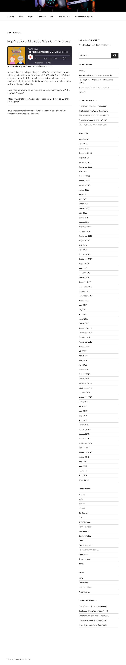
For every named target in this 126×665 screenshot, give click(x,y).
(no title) (82, 71)
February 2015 (84, 429)
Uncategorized (84, 559)
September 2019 (85, 236)
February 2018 (84, 273)
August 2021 (84, 190)
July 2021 (82, 194)
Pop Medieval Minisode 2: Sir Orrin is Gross (38, 41)
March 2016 (83, 369)
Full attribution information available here (94, 45)
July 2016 (82, 351)
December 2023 (85, 153)
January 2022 (84, 181)
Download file (13, 66)
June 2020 (83, 213)
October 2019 (84, 231)
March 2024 (83, 148)
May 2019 (83, 245)
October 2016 (84, 337)
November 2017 (85, 287)
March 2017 (83, 319)
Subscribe (39, 63)
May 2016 (83, 360)
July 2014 (82, 462)
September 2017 (85, 296)
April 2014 (83, 475)
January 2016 (84, 379)
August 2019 (84, 240)
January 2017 (84, 323)
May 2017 (83, 310)
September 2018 (85, 259)
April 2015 (83, 420)
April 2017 (83, 314)
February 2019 (84, 254)
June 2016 (83, 356)
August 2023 (84, 158)
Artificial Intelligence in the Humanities (94, 87)
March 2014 (83, 480)
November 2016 (85, 333)
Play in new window (30, 66)
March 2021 (83, 204)
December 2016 (85, 328)
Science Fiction (85, 536)
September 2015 (85, 397)
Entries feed (83, 583)
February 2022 (84, 176)
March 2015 (83, 425)
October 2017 (84, 291)
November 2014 (85, 443)
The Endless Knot (85, 545)
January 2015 (84, 434)
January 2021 (84, 208)
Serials (81, 540)
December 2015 (85, 383)
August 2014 (84, 457)
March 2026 (83, 139)
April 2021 (83, 199)
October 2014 (84, 448)
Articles (10, 16)
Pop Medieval (64, 16)
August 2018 (84, 263)
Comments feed (85, 587)
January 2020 (84, 222)
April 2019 (83, 250)
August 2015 (84, 402)
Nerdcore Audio (85, 522)
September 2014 (85, 452)
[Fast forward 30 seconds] (59, 59)
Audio (30, 16)
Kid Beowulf (83, 513)
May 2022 (83, 171)
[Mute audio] (39, 59)
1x (51, 59)
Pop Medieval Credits (83, 16)
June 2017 (83, 305)
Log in (81, 578)
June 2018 (83, 268)
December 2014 (85, 439)
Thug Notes (83, 554)
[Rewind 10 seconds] (46, 59)
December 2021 (85, 185)
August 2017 (84, 300)
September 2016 (85, 342)
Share (48, 63)
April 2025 (83, 144)
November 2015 (85, 388)
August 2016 (84, 346)
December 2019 (85, 227)
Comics (41, 16)
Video (21, 16)
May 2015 (83, 415)
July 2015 (82, 406)
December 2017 (85, 282)
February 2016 (84, 374)
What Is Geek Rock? (99, 106)
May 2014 (83, 471)
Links (52, 16)
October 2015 (84, 392)
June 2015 (83, 411)
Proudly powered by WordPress (19, 659)
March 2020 (84, 217)
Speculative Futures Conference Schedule (95, 75)
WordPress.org (84, 592)
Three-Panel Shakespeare (89, 550)
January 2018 (84, 277)
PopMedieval (84, 531)
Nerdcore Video (85, 527)
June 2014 (83, 466)
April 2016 (83, 365)
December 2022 (85, 162)
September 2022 (85, 167)
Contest (82, 508)
